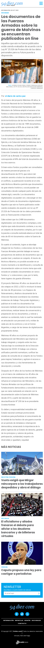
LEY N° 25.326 (17, 87)
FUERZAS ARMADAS (37, 88)
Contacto (22, 623)
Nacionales (36, 620)
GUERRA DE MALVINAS (19, 85)
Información (8, 620)
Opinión (27, 620)
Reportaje (19, 620)
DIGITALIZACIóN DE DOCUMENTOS (32, 87)
